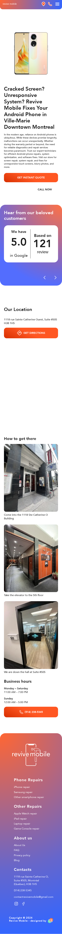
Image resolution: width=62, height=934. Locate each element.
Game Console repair (26, 828)
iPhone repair (22, 787)
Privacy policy (22, 855)
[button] (44, 277)
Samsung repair (23, 792)
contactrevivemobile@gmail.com (33, 897)
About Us (19, 845)
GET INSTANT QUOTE (31, 177)
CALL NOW (45, 189)
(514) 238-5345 (23, 890)
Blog (17, 860)
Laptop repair (22, 823)
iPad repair (20, 819)
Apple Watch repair (25, 813)
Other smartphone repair (29, 797)
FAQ (16, 850)
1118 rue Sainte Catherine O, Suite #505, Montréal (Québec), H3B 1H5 (31, 880)
